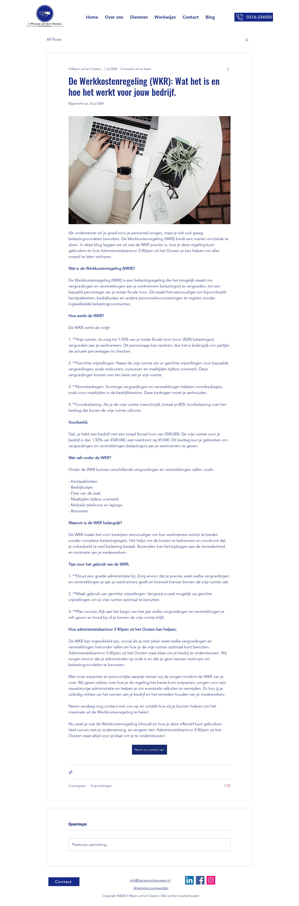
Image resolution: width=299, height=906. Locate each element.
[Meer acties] (227, 68)
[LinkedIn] (189, 880)
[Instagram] (211, 880)
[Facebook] (200, 880)
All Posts (54, 39)
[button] (139, 17)
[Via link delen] (71, 772)
